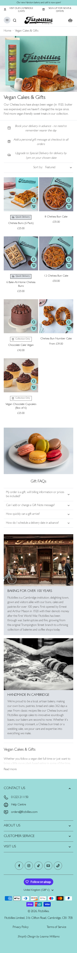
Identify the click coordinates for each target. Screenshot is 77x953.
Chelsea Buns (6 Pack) (21, 223)
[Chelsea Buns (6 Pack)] (21, 194)
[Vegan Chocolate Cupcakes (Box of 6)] (21, 375)
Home (7, 31)
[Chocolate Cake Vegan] (21, 316)
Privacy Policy (21, 927)
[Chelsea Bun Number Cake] (56, 316)
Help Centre (18, 804)
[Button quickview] (34, 200)
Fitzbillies (43, 911)
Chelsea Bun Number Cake (56, 338)
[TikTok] (38, 866)
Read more (10, 769)
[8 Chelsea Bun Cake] (56, 194)
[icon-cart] (69, 20)
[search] (14, 20)
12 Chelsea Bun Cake (56, 275)
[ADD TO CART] (34, 206)
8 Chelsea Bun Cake (56, 216)
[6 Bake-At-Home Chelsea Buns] (21, 253)
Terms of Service (56, 927)
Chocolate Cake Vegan (21, 345)
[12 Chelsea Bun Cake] (56, 253)
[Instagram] (29, 866)
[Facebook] (19, 866)
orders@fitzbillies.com (24, 812)
